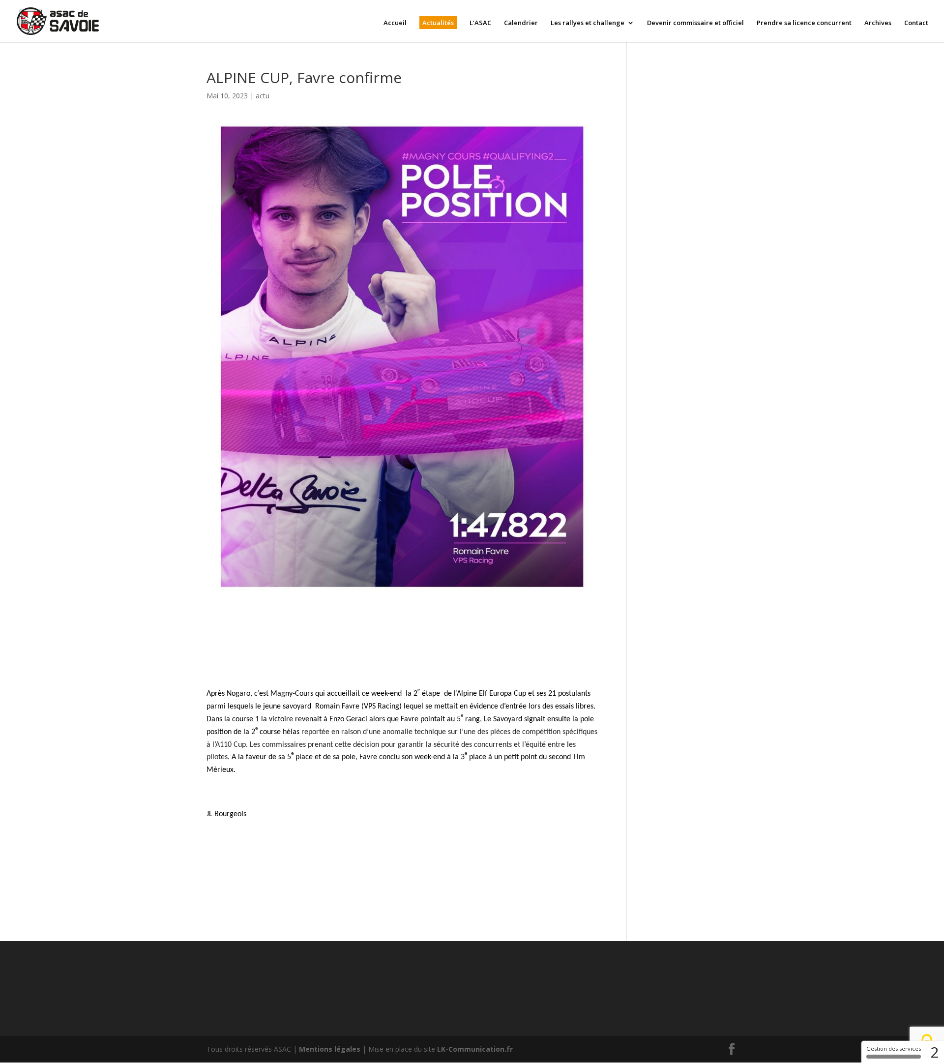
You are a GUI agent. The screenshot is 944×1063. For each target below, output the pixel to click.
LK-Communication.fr (475, 1049)
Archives (877, 23)
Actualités (438, 22)
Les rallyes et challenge (587, 23)
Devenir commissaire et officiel (695, 23)
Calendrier (521, 23)
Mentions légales (329, 1049)
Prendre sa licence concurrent (804, 23)
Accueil (395, 23)
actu (262, 95)
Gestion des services (893, 1048)
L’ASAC (480, 23)
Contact (916, 23)
